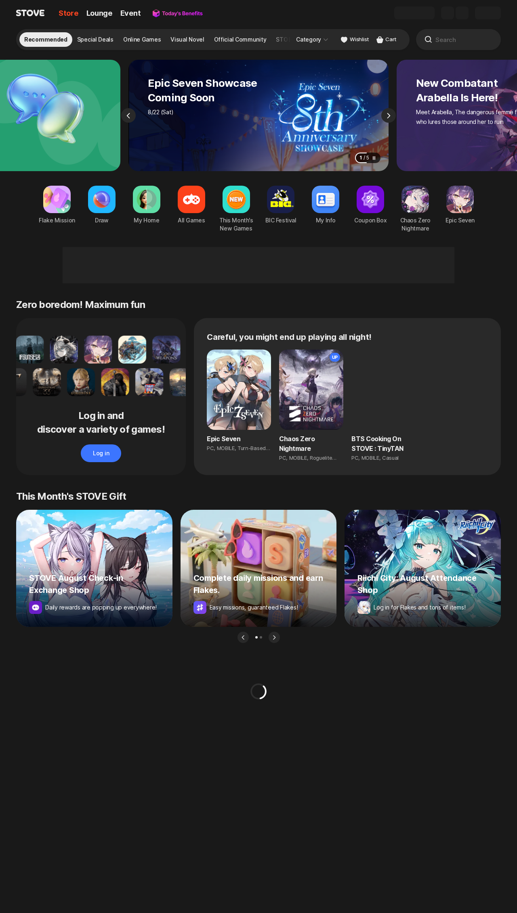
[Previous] (128, 115)
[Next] (388, 115)
